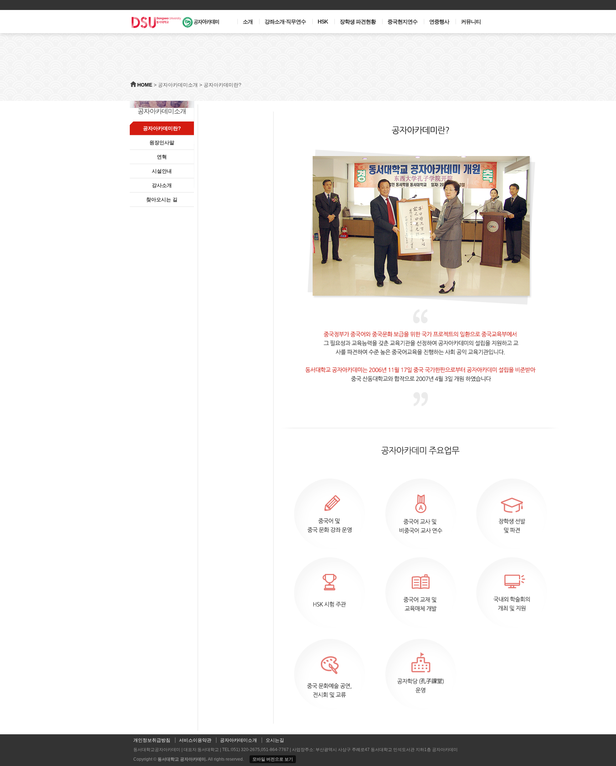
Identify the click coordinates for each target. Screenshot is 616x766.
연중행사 (439, 22)
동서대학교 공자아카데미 (182, 759)
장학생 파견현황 (358, 22)
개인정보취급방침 (151, 740)
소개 (248, 22)
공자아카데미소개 (178, 85)
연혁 (162, 157)
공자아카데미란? (222, 85)
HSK (323, 22)
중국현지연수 (402, 22)
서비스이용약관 (195, 740)
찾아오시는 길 (162, 199)
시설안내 (162, 171)
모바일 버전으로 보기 (272, 759)
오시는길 (275, 740)
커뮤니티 (471, 22)
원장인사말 (161, 142)
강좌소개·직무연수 (285, 22)
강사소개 (162, 185)
